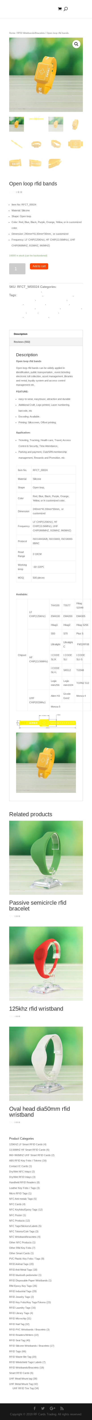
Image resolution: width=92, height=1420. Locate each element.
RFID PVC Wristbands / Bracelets (27, 1329)
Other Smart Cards (19, 1253)
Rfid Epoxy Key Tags (20, 1286)
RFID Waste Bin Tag (20, 1356)
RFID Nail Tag (16, 1324)
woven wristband (36, 316)
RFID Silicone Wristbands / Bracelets (29, 1345)
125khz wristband (30, 295)
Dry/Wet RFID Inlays (20, 1177)
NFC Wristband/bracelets (23, 1236)
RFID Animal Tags (19, 1264)
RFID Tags (15, 1351)
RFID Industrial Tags (20, 1291)
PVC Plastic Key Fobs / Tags (24, 1258)
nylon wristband (58, 303)
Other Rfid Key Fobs (20, 1247)
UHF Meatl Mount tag (20, 1378)
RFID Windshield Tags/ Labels (25, 1362)
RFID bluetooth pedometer (23, 1275)
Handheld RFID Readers (22, 1182)
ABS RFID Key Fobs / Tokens (25, 1160)
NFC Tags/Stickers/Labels (23, 1226)
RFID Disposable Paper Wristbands (28, 1280)
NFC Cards (15, 1204)
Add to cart (39, 266)
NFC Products (17, 1220)
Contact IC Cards (18, 1166)
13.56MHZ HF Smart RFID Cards (27, 1149)
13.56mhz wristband (58, 295)
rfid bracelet (17, 312)
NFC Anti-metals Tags (21, 1198)
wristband (57, 316)
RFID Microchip (17, 1318)
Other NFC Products (20, 1242)
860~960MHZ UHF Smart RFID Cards (30, 1155)
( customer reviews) (36, 192)
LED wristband (35, 303)
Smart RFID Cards (19, 1373)
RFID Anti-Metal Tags (20, 1269)
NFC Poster (15, 1215)
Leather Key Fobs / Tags (22, 1188)
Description (20, 334)
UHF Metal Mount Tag (21, 1384)
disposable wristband (52, 299)
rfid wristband (48, 312)
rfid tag (33, 312)
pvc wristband (71, 307)
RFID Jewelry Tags (19, 1297)
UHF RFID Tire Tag (23, 1388)
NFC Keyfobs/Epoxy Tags (23, 1209)
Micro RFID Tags (18, 1193)
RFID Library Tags (19, 1313)
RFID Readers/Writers (21, 1335)
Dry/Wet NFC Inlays (20, 1171)
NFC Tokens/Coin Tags (22, 1231)
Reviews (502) (22, 341)
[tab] (46, 334)
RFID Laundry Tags (20, 1307)
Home (12, 33)
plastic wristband (48, 307)
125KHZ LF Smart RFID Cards (26, 1144)
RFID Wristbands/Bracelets (31, 33)
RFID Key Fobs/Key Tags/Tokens (27, 1302)
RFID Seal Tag (17, 1340)
